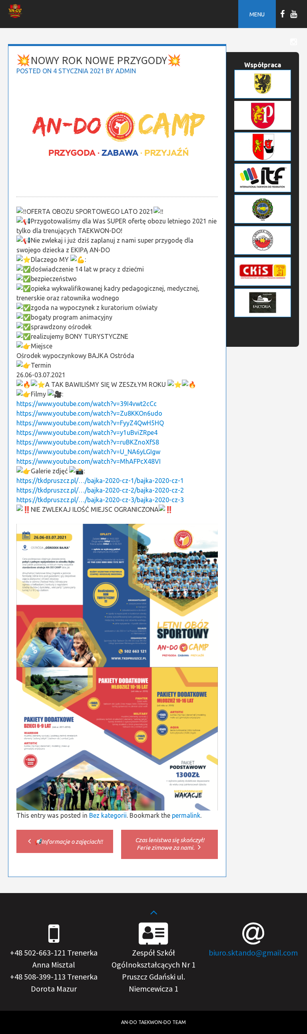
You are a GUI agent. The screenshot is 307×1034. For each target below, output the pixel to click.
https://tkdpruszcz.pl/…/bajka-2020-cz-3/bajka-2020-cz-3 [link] (100, 499)
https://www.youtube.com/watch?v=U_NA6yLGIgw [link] (88, 451)
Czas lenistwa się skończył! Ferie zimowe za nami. (169, 844)
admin (126, 70)
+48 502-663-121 (38, 952)
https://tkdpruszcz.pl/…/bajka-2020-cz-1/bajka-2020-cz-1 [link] (100, 480)
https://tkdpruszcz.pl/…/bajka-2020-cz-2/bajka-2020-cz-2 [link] (100, 490)
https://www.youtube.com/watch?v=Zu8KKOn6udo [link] (89, 413)
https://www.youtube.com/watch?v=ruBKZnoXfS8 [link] (87, 442)
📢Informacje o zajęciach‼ (68, 841)
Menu (257, 14)
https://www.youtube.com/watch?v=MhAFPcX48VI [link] (88, 461)
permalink (186, 815)
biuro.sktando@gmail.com (253, 952)
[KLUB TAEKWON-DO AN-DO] (15, 15)
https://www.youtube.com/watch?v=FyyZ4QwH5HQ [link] (90, 422)
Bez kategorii (108, 815)
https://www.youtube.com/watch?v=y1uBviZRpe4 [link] (86, 432)
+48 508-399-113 (38, 977)
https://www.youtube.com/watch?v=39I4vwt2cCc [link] (86, 403)
